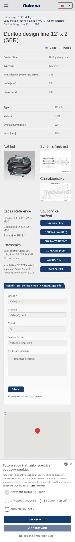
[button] (37, 536)
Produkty (26, 17)
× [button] (71, 464)
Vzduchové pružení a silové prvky (23, 20)
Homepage (10, 17)
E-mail (11, 323)
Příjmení (12, 309)
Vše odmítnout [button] (37, 528)
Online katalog (55, 20)
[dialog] (37, 501)
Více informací (38, 485)
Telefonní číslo (15, 337)
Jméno (11, 295)
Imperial (67, 47)
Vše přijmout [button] (37, 519)
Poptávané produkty (18, 351)
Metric (53, 47)
